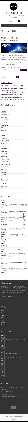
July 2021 (3, 127)
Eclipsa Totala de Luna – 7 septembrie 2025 (12, 85)
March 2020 (4, 153)
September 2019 (5, 164)
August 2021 (4, 125)
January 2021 (4, 143)
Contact (3, 324)
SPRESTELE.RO (14, 13)
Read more (23, 70)
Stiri (20, 67)
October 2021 (5, 122)
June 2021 (4, 130)
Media (2, 188)
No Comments (6, 70)
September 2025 (5, 114)
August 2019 (4, 167)
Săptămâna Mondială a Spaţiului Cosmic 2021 (13, 99)
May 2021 (3, 133)
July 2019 (3, 169)
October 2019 (5, 161)
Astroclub (3, 183)
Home (2, 310)
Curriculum (4, 186)
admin (4, 67)
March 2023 (4, 120)
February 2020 (5, 156)
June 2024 (4, 117)
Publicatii (3, 322)
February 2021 (5, 140)
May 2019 (3, 174)
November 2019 (5, 159)
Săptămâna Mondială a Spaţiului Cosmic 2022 (13, 97)
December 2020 (5, 146)
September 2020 (5, 148)
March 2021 (4, 138)
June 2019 (4, 172)
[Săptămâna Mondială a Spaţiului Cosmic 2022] (14, 43)
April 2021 (4, 135)
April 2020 (4, 151)
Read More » (18, 207)
